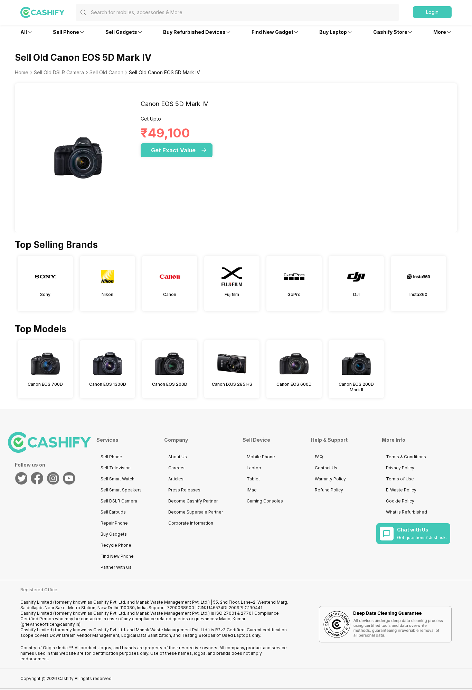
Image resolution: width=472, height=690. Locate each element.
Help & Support (329, 440)
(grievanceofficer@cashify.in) (50, 624)
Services (107, 440)
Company (176, 440)
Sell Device (256, 440)
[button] (432, 12)
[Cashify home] (48, 12)
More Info (393, 440)
